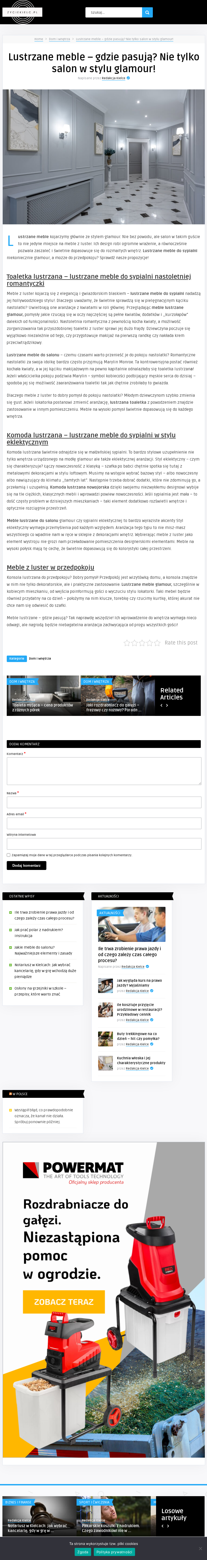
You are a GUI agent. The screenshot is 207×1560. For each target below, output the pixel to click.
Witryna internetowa (21, 835)
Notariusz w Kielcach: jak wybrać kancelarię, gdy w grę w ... (37, 1528)
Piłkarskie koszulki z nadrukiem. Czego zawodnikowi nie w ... (111, 1528)
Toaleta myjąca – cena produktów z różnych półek (42, 707)
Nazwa (13, 793)
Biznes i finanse (18, 1502)
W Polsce (20, 1094)
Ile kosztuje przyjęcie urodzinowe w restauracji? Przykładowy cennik (139, 1010)
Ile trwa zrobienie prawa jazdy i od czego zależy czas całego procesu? (129, 954)
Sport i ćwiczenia (94, 1502)
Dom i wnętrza (59, 39)
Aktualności (109, 913)
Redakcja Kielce (113, 78)
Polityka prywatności (114, 1552)
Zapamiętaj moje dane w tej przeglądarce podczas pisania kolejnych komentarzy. (72, 855)
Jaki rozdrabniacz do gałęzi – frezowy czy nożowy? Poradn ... (114, 707)
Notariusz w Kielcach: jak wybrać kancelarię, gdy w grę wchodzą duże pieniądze (45, 971)
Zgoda (82, 1552)
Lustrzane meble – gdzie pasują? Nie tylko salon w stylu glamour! (124, 39)
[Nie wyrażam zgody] (200, 1548)
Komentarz (16, 753)
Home (38, 39)
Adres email (16, 814)
